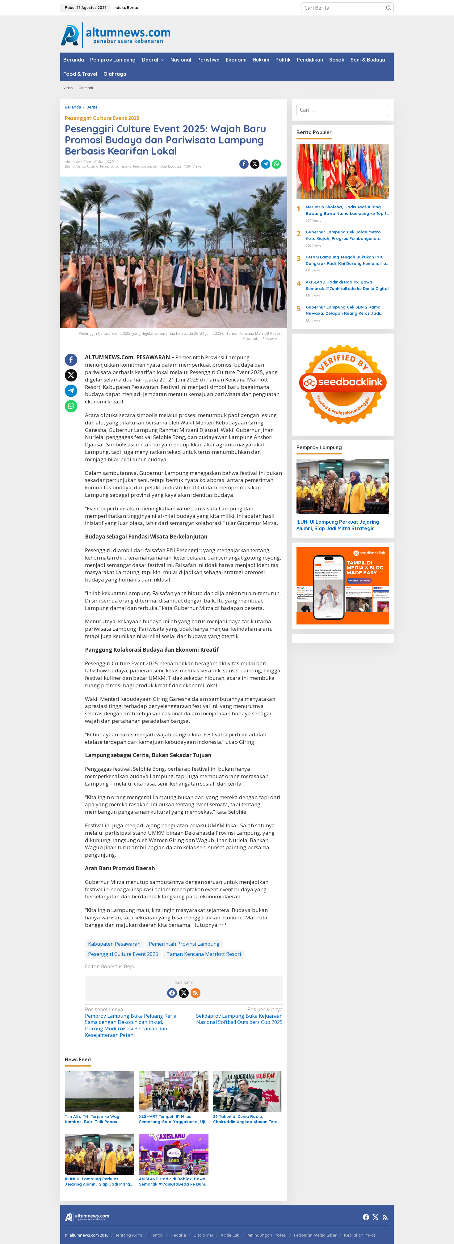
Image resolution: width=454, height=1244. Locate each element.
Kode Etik (230, 1235)
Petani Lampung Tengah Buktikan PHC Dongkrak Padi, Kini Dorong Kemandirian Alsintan (347, 260)
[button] (388, 7)
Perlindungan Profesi (266, 1235)
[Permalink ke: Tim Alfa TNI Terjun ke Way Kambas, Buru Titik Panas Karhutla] (99, 1091)
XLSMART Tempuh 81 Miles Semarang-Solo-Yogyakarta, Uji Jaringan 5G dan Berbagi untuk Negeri (172, 1119)
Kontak (156, 1235)
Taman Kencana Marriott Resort (204, 954)
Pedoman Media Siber (315, 1235)
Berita (70, 166)
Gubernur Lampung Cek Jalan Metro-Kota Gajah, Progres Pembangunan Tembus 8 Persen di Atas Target (344, 235)
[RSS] (195, 993)
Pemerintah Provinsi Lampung (184, 943)
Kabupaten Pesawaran (114, 943)
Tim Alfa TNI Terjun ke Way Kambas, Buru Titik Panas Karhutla (92, 1119)
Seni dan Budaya (167, 166)
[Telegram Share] (265, 164)
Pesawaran (142, 166)
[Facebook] (172, 993)
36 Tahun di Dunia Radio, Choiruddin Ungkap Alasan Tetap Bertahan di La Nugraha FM (246, 1119)
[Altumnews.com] (115, 34)
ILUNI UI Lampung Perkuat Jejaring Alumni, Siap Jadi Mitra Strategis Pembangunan (97, 1181)
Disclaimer (203, 1235)
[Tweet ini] (254, 164)
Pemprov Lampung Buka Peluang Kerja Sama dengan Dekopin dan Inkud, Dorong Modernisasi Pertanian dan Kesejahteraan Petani (130, 1022)
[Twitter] (184, 993)
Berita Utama (87, 166)
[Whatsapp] (276, 164)
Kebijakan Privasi (360, 1235)
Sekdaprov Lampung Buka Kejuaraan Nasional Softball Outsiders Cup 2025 (239, 1016)
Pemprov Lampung (116, 166)
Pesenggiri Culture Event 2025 (102, 118)
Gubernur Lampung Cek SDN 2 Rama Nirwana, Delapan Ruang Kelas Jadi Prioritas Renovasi (343, 311)
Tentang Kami (129, 1235)
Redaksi (178, 1235)
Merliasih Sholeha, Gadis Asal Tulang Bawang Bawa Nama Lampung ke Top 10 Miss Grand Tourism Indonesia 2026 (347, 210)
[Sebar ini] (244, 164)
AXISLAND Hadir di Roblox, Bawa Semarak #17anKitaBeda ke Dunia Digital (173, 1181)
